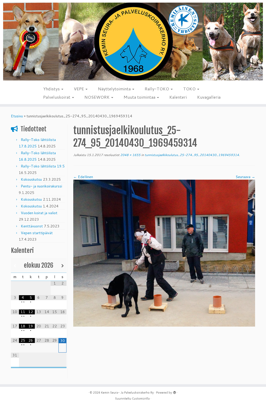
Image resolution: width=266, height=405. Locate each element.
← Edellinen (83, 176)
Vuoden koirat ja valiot (39, 212)
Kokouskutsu (31, 179)
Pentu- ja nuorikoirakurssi (41, 186)
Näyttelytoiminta (115, 89)
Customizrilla (141, 398)
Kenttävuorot (32, 226)
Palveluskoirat (57, 97)
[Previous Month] (15, 266)
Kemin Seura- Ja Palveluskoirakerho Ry (127, 392)
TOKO (190, 89)
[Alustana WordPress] (174, 391)
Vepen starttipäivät (37, 232)
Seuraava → (245, 176)
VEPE (79, 89)
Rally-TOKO (157, 89)
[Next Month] (62, 266)
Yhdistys (52, 89)
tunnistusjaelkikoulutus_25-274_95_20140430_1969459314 (191, 155)
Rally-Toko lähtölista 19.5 (43, 166)
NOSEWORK (97, 97)
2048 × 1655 (130, 155)
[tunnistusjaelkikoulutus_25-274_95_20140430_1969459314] (164, 252)
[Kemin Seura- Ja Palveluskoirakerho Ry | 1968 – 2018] (133, 42)
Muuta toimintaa (140, 97)
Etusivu (17, 116)
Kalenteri (178, 97)
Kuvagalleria (209, 97)
